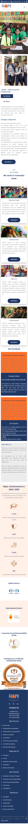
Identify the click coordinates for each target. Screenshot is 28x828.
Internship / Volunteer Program (11, 776)
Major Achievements (8, 767)
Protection (6, 755)
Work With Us (7, 788)
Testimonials (6, 803)
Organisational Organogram (10, 728)
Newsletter (6, 796)
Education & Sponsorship (10, 761)
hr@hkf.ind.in (5, 462)
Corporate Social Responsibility (12, 779)
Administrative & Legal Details (11, 731)
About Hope (6, 725)
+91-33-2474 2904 (14, 715)
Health (5, 758)
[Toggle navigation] (24, 7)
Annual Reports (7, 800)
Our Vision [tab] (6, 101)
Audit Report (6, 737)
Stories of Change (8, 806)
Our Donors (6, 785)
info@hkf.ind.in (7, 1)
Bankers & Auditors (8, 734)
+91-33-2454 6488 (14, 717)
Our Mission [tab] (6, 96)
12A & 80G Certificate (9, 744)
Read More (8, 162)
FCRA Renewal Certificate (10, 741)
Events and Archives (8, 809)
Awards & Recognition (9, 747)
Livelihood (6, 764)
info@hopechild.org (14, 713)
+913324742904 (16, 1)
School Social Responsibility (11, 782)
